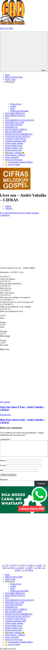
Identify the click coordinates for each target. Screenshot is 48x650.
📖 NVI (21, 565)
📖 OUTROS (27, 570)
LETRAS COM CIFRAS (15, 139)
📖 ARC (29, 568)
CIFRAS (8, 208)
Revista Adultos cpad (13, 148)
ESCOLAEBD (25, 213)
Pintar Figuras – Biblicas (15, 155)
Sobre (12, 108)
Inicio (7, 75)
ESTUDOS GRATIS (13, 125)
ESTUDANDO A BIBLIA (16, 129)
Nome (3, 460)
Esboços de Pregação (13, 160)
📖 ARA (37, 568)
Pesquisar (4, 479)
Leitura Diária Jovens (13, 146)
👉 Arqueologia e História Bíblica (19, 162)
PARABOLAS (11, 127)
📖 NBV (30, 565)
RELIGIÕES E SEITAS (15, 115)
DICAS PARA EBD (13, 132)
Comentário (5, 439)
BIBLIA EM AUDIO (14, 77)
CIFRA (8, 206)
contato (13, 106)
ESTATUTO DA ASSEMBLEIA (19, 134)
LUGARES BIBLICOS (15, 113)
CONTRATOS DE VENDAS (17, 136)
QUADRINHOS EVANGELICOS (19, 120)
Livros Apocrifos (12, 157)
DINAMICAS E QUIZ (14, 122)
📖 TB (5, 565)
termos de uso (15, 104)
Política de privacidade (19, 111)
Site (1, 470)
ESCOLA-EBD (6, 28)
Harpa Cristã (10, 79)
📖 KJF (38, 565)
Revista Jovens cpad (13, 150)
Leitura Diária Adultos (14, 143)
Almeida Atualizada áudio (15, 141)
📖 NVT (13, 565)
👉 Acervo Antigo (12, 164)
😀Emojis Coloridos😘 (14, 153)
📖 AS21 (20, 568)
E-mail (3, 465)
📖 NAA (11, 568)
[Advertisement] (24, 240)
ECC (7, 118)
